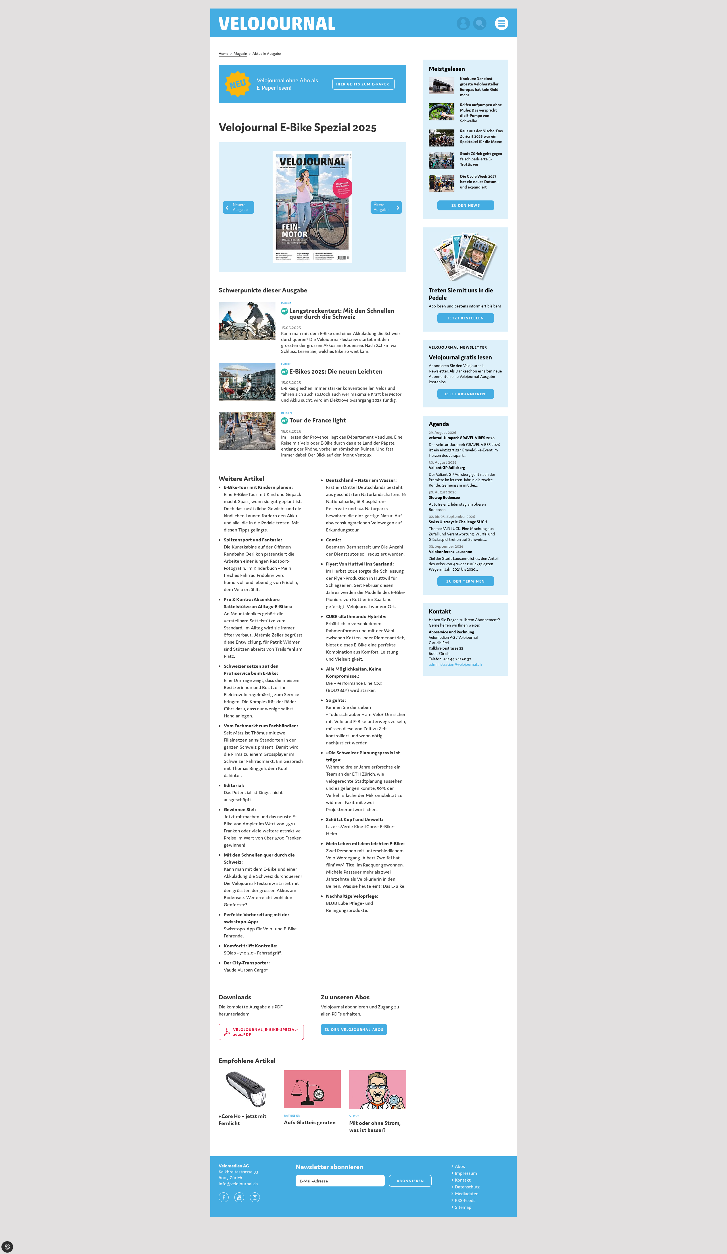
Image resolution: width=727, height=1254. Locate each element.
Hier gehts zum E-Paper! (363, 84)
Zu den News (466, 205)
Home (223, 53)
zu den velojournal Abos (354, 1029)
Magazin (240, 53)
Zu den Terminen (465, 581)
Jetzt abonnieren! (465, 394)
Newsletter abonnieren (329, 1167)
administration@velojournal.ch (455, 664)
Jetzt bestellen (466, 318)
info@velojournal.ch (238, 1183)
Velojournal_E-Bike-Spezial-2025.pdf (265, 1032)
